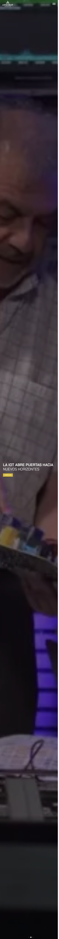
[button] (25, 937)
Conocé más (8, 477)
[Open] (54, 4)
